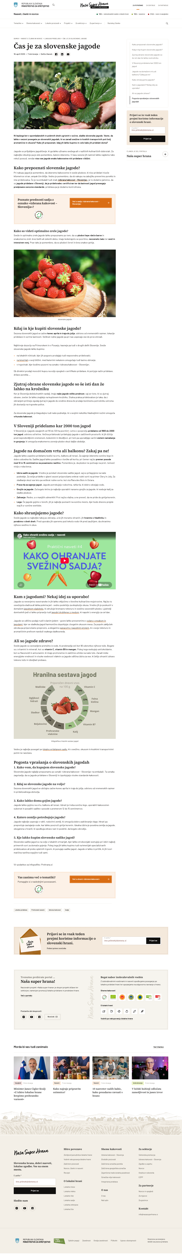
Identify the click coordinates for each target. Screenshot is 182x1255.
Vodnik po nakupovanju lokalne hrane (117, 1019)
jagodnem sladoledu (33, 609)
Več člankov (158, 1047)
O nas (103, 1196)
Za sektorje (150, 5)
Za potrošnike (138, 5)
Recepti (67, 1173)
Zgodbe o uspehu (145, 1164)
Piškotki (114, 1241)
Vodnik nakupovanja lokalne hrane (77, 1159)
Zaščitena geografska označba (113, 1168)
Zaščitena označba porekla (112, 1164)
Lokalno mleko (69, 1191)
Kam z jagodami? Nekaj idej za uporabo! (144, 86)
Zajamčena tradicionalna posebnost (115, 1173)
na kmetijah (22, 360)
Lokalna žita (69, 1209)
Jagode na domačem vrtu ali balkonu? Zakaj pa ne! (144, 73)
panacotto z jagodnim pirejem (74, 628)
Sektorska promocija (147, 1155)
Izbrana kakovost (55, 910)
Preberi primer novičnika (56, 948)
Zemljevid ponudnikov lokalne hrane (78, 1155)
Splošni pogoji (73, 1241)
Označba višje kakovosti (110, 1177)
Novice (141, 1168)
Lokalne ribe (69, 1196)
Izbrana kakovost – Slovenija (112, 1155)
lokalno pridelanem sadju (55, 749)
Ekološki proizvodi (108, 1159)
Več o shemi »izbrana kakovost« (86, 879)
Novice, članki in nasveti (73, 1168)
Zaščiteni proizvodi (71, 1164)
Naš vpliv (104, 1200)
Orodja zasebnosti (101, 1241)
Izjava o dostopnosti (128, 1241)
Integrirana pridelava (109, 1182)
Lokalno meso (69, 1187)
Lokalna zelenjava (71, 1205)
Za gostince (143, 1200)
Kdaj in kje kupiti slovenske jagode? (147, 50)
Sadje (67, 910)
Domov (16, 39)
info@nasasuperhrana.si (148, 1214)
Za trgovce (143, 1196)
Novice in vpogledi (146, 1191)
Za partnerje (163, 5)
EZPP (141, 1177)
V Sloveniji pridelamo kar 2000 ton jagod (146, 64)
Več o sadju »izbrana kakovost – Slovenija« (85, 203)
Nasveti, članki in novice (31, 39)
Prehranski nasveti (38, 910)
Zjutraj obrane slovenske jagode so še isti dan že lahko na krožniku (147, 56)
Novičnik (51, 1017)
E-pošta (135, 128)
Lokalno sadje (69, 1200)
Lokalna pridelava (52, 39)
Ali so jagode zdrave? (141, 93)
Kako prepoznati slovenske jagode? (147, 45)
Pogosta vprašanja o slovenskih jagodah (145, 100)
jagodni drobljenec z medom (65, 612)
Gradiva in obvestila (146, 1173)
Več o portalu (26, 996)
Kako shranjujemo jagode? (143, 80)
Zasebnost (86, 1241)
